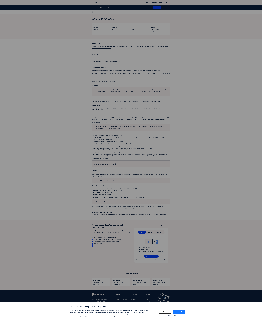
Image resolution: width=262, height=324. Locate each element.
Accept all (179, 311)
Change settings (172, 315)
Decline (165, 311)
